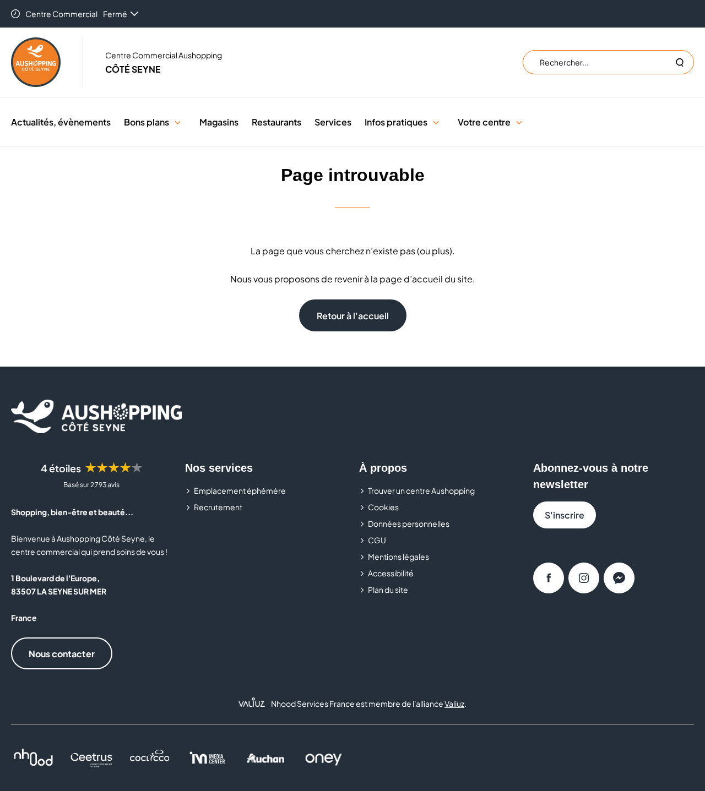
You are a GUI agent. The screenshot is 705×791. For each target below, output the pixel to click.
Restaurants (276, 122)
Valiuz (454, 703)
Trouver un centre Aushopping (421, 490)
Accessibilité (391, 573)
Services (332, 122)
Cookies (383, 507)
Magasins (218, 122)
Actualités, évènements (61, 122)
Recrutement (218, 507)
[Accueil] (36, 62)
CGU (377, 540)
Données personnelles (408, 523)
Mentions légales (398, 556)
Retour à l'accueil (353, 315)
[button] (177, 122)
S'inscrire (564, 515)
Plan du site (388, 589)
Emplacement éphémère (240, 490)
